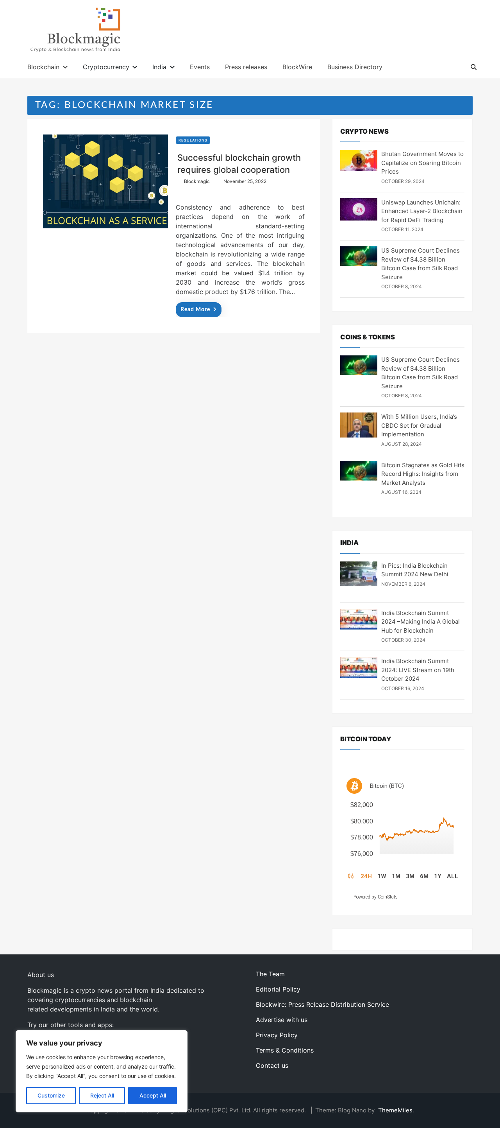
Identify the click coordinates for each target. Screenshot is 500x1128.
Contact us (272, 1065)
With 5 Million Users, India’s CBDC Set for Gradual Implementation (419, 425)
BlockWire (297, 67)
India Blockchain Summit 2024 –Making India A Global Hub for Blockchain (420, 621)
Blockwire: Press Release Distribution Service (322, 1004)
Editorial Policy (278, 989)
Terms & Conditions (285, 1050)
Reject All (102, 1095)
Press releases (246, 67)
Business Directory (354, 67)
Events (200, 67)
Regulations (193, 140)
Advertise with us (281, 1020)
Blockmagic (197, 181)
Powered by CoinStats (376, 897)
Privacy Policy (277, 1035)
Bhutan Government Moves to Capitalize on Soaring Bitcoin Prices (422, 162)
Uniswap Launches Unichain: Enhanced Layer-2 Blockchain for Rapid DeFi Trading (421, 211)
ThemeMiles (395, 1110)
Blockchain (43, 67)
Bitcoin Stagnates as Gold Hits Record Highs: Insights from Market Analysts (422, 473)
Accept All (152, 1095)
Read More (195, 309)
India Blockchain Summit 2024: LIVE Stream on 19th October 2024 (417, 669)
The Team (270, 974)
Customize (51, 1095)
